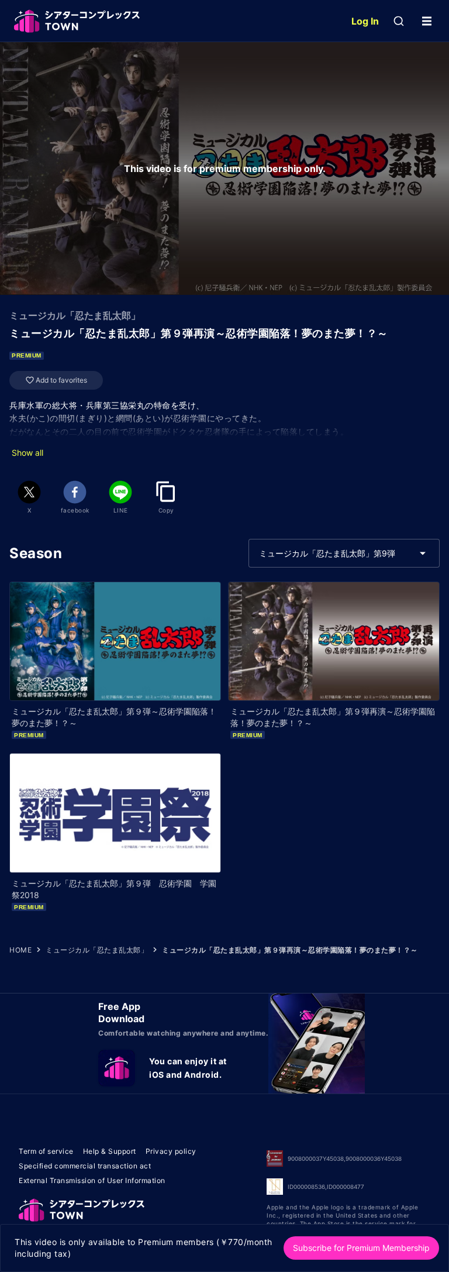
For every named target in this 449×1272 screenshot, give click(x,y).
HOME (20, 950)
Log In (365, 21)
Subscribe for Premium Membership (361, 1248)
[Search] (399, 21)
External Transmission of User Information (92, 1180)
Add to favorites (61, 380)
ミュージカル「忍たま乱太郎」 (97, 950)
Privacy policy (171, 1151)
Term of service (46, 1151)
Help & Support (109, 1151)
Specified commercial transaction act (85, 1165)
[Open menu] (427, 21)
